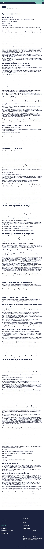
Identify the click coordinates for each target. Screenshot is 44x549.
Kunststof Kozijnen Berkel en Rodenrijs (7, 530)
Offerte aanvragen (39, 2)
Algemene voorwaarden (24, 546)
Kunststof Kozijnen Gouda (5, 533)
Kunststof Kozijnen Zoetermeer (6, 534)
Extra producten (10, 8)
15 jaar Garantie (32, 2)
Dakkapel (32, 5)
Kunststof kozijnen (10, 5)
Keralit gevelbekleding (26, 525)
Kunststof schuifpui (18, 5)
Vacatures (27, 2)
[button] (13, 8)
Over (16, 8)
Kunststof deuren (26, 5)
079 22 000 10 (4, 517)
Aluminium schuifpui (25, 523)
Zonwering (24, 522)
